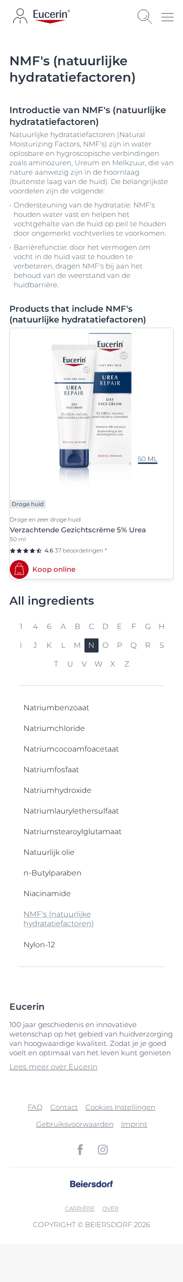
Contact (64, 1107)
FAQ (35, 1107)
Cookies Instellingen (120, 1107)
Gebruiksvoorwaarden (75, 1124)
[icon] (80, 1149)
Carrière (80, 1208)
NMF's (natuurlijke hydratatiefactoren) (58, 919)
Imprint (134, 1124)
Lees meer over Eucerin (53, 1066)
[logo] (51, 16)
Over (110, 1208)
